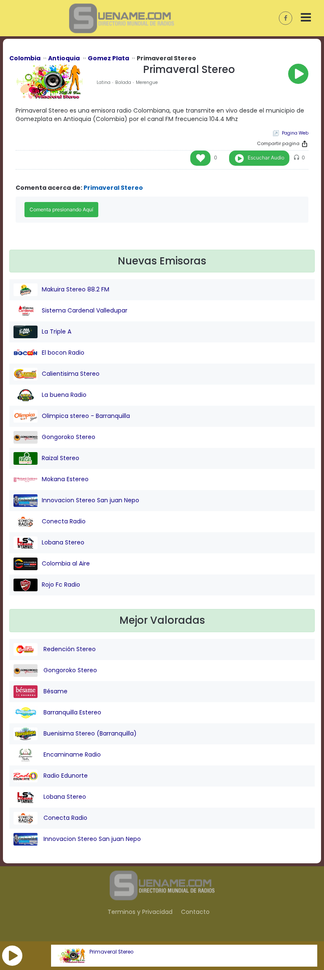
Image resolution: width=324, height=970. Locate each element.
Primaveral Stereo (111, 951)
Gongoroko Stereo (68, 437)
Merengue (147, 82)
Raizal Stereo (60, 458)
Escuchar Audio (266, 157)
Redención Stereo (69, 649)
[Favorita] (200, 158)
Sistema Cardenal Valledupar (84, 310)
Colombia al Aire (66, 563)
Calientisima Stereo (71, 373)
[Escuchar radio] (298, 74)
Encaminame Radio (71, 754)
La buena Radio (64, 395)
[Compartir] (304, 144)
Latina (104, 82)
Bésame (55, 691)
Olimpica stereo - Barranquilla (86, 416)
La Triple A (56, 331)
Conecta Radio (64, 521)
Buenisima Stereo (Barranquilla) (89, 733)
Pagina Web (295, 133)
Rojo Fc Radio (61, 584)
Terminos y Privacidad (140, 912)
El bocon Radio (63, 352)
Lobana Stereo (63, 542)
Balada (123, 82)
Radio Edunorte (65, 775)
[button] (12, 956)
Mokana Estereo (65, 479)
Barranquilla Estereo (71, 712)
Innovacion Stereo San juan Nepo (90, 500)
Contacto (195, 912)
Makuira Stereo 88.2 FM (75, 289)
